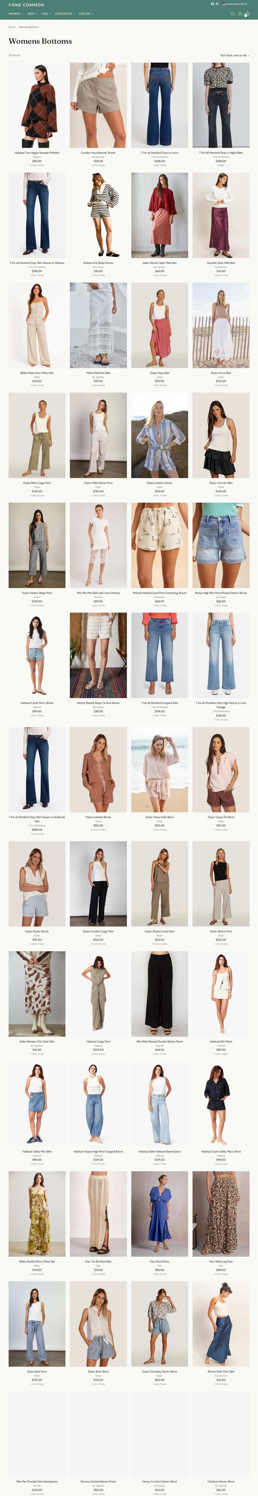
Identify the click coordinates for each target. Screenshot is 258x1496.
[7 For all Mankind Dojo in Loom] (159, 105)
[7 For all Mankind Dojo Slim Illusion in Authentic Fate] (37, 769)
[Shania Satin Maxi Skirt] (221, 1324)
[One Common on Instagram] (217, 3)
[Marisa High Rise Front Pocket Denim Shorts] (221, 545)
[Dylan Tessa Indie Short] (159, 769)
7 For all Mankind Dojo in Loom (159, 152)
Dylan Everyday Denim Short (159, 1371)
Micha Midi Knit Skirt (98, 373)
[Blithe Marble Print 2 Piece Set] (37, 1214)
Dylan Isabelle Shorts (98, 817)
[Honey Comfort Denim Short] (159, 1434)
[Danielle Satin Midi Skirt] (221, 215)
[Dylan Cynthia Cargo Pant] (98, 884)
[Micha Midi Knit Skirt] (98, 325)
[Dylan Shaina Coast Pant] (159, 884)
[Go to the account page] (240, 13)
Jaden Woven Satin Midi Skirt (160, 263)
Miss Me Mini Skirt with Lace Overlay (98, 593)
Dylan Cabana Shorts (159, 483)
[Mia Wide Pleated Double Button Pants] (159, 994)
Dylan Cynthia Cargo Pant (98, 931)
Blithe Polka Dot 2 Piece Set (37, 373)
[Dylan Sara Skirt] (159, 325)
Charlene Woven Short (220, 1481)
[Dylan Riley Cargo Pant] (37, 435)
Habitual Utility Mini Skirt (36, 1151)
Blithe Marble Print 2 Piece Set (37, 1261)
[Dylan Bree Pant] (37, 1324)
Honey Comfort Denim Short (159, 1481)
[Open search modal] (232, 13)
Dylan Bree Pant (37, 1371)
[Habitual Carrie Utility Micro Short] (221, 1104)
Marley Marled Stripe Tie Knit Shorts (98, 703)
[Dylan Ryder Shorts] (37, 884)
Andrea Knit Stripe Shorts (98, 263)
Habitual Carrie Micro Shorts (37, 703)
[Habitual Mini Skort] (221, 994)
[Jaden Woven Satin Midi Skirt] (159, 215)
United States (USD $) (236, 4)
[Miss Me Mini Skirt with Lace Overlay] (98, 545)
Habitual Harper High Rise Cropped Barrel (98, 1151)
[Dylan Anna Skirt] (221, 325)
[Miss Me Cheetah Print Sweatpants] (37, 1434)
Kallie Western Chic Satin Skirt (37, 1041)
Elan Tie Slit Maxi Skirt (98, 1261)
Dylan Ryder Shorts (37, 931)
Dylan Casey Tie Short (221, 817)
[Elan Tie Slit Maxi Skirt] (98, 1214)
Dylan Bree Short (98, 1371)
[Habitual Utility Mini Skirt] (37, 1104)
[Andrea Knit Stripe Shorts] (98, 215)
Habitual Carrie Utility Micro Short (221, 1151)
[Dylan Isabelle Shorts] (98, 769)
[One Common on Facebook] (212, 3)
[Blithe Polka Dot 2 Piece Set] (37, 325)
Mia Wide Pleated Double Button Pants (160, 1041)
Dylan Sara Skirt (159, 373)
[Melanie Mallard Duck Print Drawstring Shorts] (159, 545)
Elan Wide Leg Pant (221, 1261)
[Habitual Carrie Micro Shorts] (37, 655)
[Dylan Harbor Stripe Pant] (37, 545)
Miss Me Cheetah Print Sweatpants (37, 1481)
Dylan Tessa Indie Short (159, 817)
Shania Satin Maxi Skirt (221, 1371)
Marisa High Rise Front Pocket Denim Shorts (221, 593)
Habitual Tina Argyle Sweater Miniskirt (37, 152)
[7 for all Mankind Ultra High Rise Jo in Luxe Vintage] (221, 655)
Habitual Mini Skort (221, 1041)
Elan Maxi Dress (159, 1261)
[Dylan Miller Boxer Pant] (98, 435)
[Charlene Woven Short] (221, 1434)
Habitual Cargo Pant (98, 1041)
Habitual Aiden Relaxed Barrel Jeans (159, 1151)
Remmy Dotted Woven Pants (98, 1481)
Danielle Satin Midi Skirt (221, 263)
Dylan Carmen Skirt (221, 483)
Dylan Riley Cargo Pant (37, 483)
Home (12, 27)
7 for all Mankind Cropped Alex (159, 703)
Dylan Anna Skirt (221, 373)
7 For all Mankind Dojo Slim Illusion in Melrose (37, 263)
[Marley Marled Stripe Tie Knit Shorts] (98, 655)
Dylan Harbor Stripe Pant (37, 593)
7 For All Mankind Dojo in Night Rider (221, 152)
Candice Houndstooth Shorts (98, 152)
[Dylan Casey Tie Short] (221, 769)
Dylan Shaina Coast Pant (159, 931)
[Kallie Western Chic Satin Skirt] (37, 994)
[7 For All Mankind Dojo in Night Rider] (221, 105)
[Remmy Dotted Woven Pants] (98, 1434)
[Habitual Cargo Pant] (98, 994)
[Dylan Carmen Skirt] (221, 435)
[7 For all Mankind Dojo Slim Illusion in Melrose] (37, 215)
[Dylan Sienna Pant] (221, 884)
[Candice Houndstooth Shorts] (98, 105)
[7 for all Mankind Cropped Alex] (159, 655)
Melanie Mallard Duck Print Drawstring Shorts (160, 593)
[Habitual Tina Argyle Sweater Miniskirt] (37, 105)
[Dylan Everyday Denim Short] (159, 1324)
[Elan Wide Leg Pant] (221, 1214)
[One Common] (26, 5)
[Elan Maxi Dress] (159, 1214)
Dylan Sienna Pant (221, 931)
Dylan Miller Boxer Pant (98, 483)
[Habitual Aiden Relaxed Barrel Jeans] (159, 1104)
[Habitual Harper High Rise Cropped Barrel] (98, 1104)
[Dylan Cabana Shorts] (159, 435)
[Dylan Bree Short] (98, 1324)
